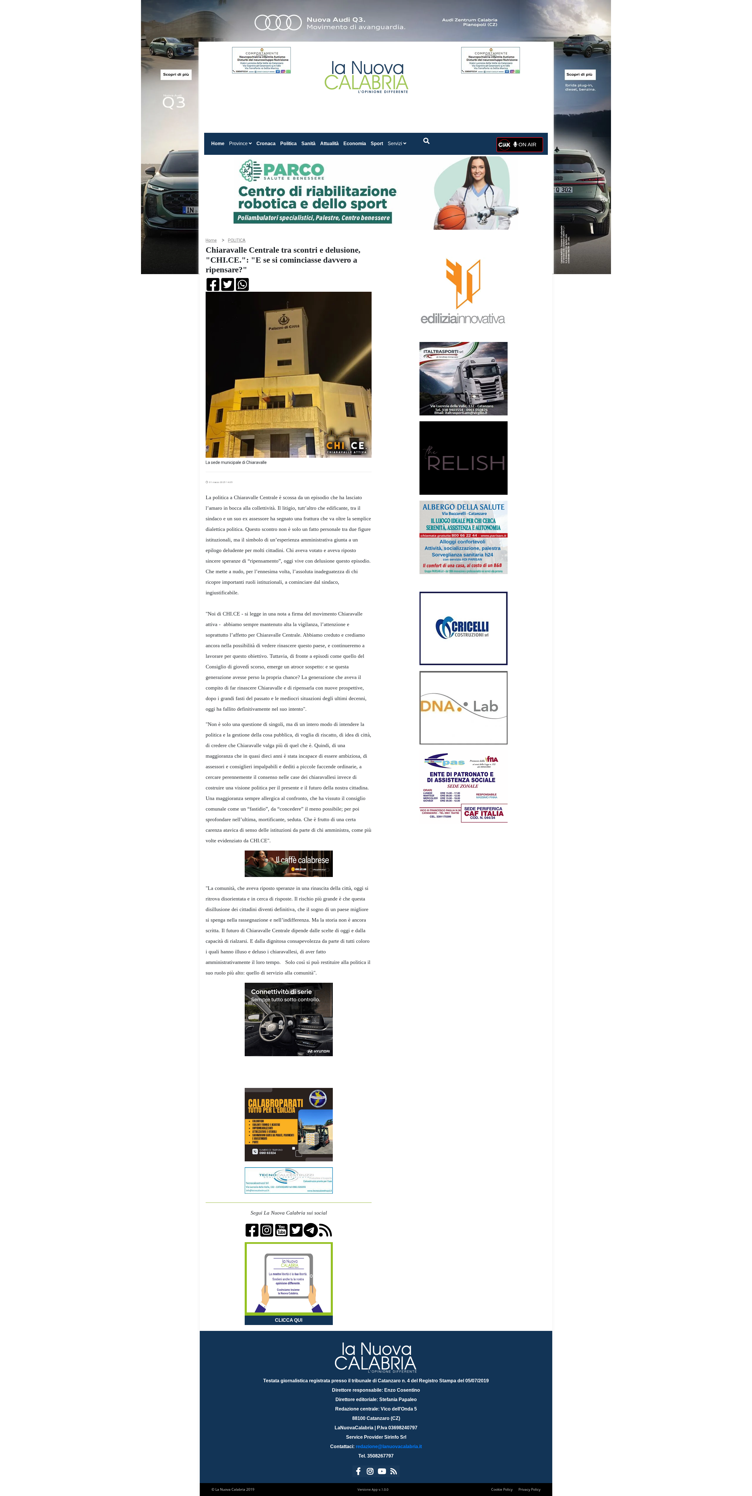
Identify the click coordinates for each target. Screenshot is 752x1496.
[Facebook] (358, 1472)
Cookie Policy (502, 1489)
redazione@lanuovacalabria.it (389, 1446)
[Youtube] (382, 1472)
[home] (367, 74)
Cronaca (266, 143)
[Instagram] (370, 1472)
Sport (377, 143)
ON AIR (526, 144)
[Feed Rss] (394, 1472)
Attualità (329, 143)
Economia (354, 143)
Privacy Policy (529, 1489)
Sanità (308, 143)
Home (219, 143)
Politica (288, 143)
